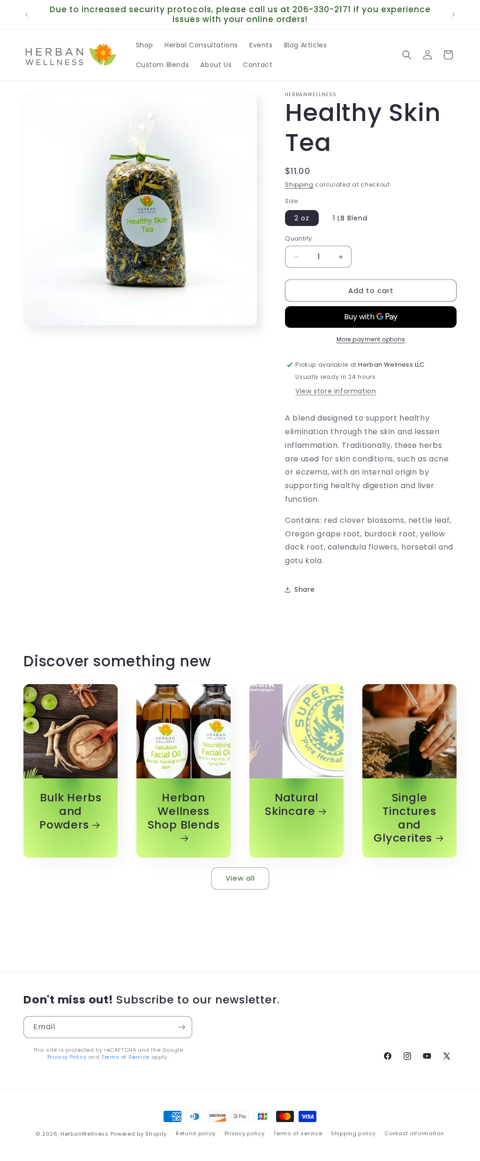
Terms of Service (125, 1057)
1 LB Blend (350, 218)
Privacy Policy (66, 1057)
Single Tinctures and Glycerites (405, 818)
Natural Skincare (291, 804)
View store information (335, 391)
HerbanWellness (84, 1134)
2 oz (301, 218)
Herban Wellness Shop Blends (184, 811)
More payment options (371, 339)
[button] (407, 55)
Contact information (414, 1133)
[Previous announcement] (26, 14)
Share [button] (304, 589)
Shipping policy (353, 1133)
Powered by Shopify (139, 1134)
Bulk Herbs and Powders (70, 811)
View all (240, 878)
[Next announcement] (453, 14)
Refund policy (196, 1133)
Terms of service (297, 1133)
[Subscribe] (181, 1027)
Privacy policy (245, 1133)
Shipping (299, 184)
